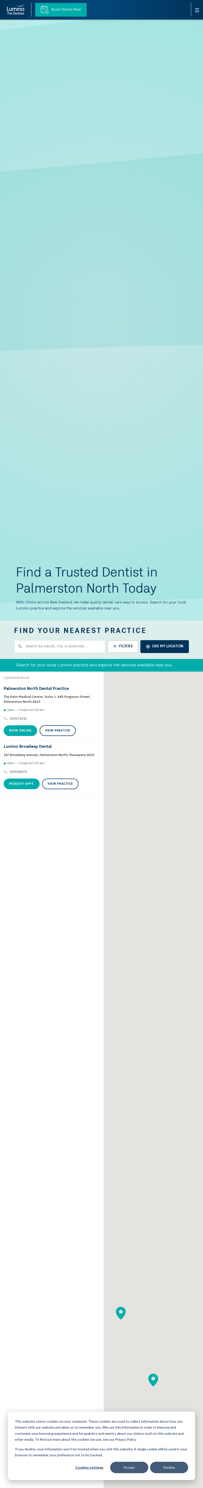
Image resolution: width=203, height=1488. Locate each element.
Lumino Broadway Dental (28, 747)
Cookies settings (89, 1467)
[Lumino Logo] (15, 10)
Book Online (20, 730)
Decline (169, 1467)
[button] (121, 1313)
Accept (129, 1467)
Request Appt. (21, 783)
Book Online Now (66, 10)
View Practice (57, 730)
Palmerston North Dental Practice (36, 689)
